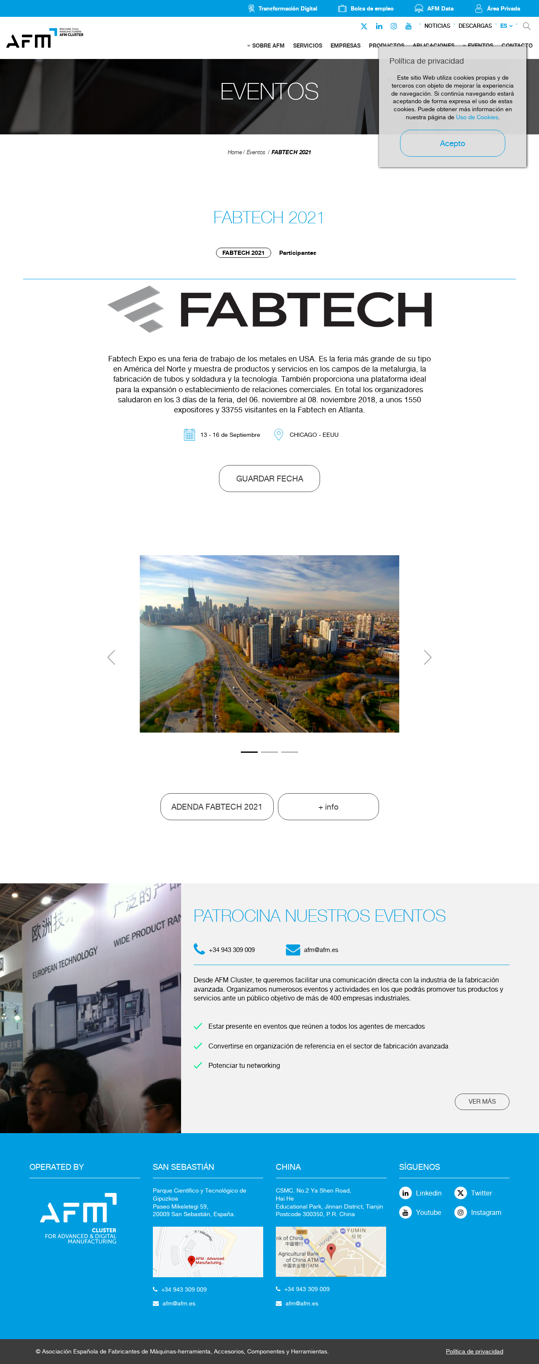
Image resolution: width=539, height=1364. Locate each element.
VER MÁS (482, 1101)
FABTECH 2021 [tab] (243, 252)
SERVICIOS (307, 45)
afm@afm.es (321, 950)
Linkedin (429, 1193)
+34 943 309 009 (184, 1289)
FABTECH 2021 (291, 152)
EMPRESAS (345, 45)
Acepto (452, 143)
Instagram (486, 1213)
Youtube (428, 1213)
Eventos (256, 152)
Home (235, 152)
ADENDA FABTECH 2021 (217, 806)
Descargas (475, 26)
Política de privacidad (474, 1351)
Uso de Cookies (477, 117)
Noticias (437, 26)
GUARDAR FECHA (269, 478)
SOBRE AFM (268, 45)
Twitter (481, 1193)
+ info (328, 806)
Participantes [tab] (298, 252)
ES (503, 26)
